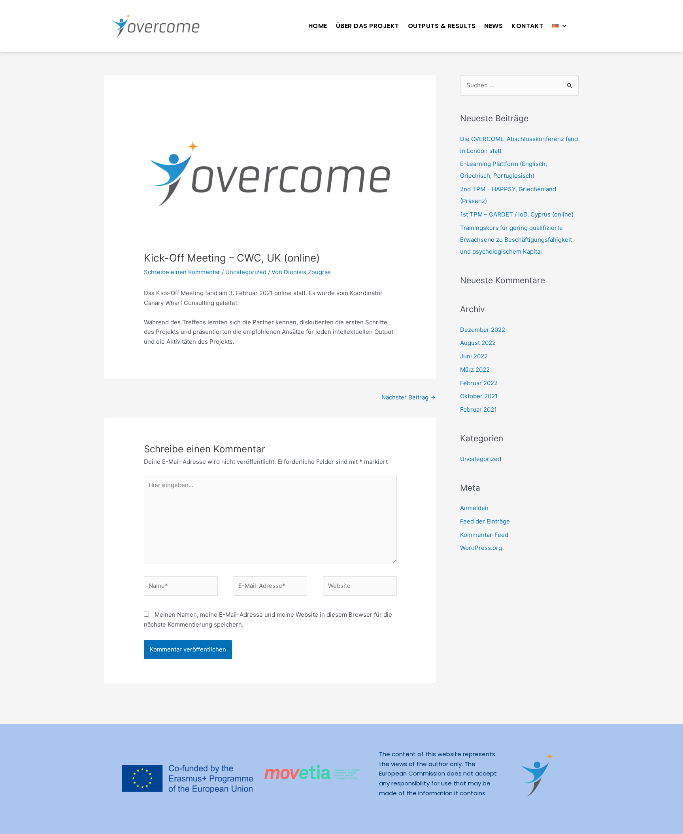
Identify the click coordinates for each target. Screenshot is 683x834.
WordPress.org (481, 548)
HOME (317, 25)
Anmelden (474, 508)
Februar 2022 (479, 383)
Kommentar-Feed (484, 534)
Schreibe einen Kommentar (182, 272)
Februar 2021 (478, 409)
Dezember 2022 (482, 329)
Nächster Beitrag (408, 397)
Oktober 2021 (479, 396)
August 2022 (478, 342)
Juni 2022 (474, 356)
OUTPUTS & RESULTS (442, 25)
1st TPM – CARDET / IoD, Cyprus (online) (517, 214)
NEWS (493, 25)
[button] (559, 26)
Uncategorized (245, 272)
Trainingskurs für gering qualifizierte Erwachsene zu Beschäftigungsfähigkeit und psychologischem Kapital (516, 239)
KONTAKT (527, 25)
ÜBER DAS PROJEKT (367, 25)
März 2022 (475, 369)
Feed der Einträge (485, 521)
